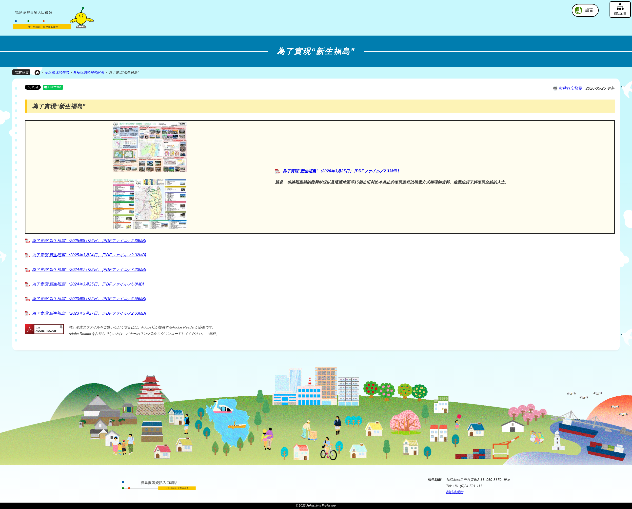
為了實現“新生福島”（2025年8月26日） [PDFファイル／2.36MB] (89, 241)
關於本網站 (454, 492)
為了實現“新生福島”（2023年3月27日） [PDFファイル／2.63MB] (89, 313)
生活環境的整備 (57, 72)
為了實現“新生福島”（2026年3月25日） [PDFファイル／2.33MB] (341, 171)
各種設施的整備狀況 (88, 72)
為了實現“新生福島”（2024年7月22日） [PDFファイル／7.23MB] (89, 269)
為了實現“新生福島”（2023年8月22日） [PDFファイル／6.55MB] (89, 299)
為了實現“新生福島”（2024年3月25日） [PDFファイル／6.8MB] (88, 284)
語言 (589, 10)
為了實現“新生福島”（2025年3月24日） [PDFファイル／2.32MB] (89, 255)
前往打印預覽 (570, 88)
